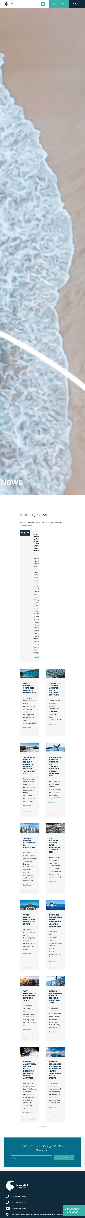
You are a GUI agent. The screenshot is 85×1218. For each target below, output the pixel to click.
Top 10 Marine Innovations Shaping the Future (29, 919)
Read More (37, 657)
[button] (43, 4)
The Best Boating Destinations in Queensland (29, 842)
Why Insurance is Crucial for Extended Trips (29, 995)
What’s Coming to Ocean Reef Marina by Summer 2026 (29, 688)
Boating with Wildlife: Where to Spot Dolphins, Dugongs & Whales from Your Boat (55, 766)
